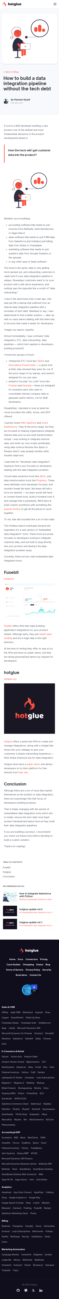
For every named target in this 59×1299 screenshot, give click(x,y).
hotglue (8, 741)
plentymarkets (8, 1125)
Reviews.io (38, 1265)
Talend (40, 361)
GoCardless (49, 1226)
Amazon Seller (31, 1056)
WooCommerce (36, 1119)
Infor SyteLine (8, 1153)
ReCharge (15, 1236)
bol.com (50, 1119)
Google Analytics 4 (18, 1197)
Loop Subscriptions (45, 1077)
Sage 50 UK (7, 1179)
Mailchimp (27, 1260)
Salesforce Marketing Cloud (15, 1213)
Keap (4, 1028)
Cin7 (44, 1062)
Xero (32, 1179)
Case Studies (13, 964)
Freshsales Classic (10, 1023)
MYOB (34, 1153)
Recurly (25, 1236)
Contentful (26, 1254)
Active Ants (16, 1056)
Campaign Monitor (10, 1254)
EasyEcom (21, 1067)
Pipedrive (6, 1038)
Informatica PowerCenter (22, 365)
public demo (33, 764)
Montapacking (25, 1088)
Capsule (39, 1012)
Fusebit (8, 625)
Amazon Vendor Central (13, 1062)
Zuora (4, 1242)
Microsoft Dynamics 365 (28, 1028)
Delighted (37, 1254)
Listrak (12, 1028)
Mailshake (39, 1260)
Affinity (5, 1012)
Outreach (38, 1033)
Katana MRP (23, 1153)
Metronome (37, 1231)
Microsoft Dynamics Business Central (19, 1164)
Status (39, 964)
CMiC (43, 1137)
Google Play (34, 1197)
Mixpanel (6, 1208)
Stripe (47, 1236)
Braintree (6, 1226)
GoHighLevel (44, 1023)
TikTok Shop (21, 1114)
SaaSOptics (36, 1236)
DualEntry (26, 1143)
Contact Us (35, 975)
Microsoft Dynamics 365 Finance (17, 1158)
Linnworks (29, 1077)
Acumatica (7, 1137)
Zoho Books (41, 1179)
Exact (43, 1143)
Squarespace (48, 1109)
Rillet (41, 1174)
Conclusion (9, 876)
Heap (28, 1203)
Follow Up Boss (33, 1017)
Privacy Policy (33, 970)
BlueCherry (33, 1137)
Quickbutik (7, 1098)
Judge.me (6, 1260)
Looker (36, 1203)
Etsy (45, 1067)
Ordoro (21, 1093)
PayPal (5, 1236)
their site (23, 772)
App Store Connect (23, 1192)
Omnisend (6, 1265)
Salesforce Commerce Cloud (15, 1104)
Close (47, 1012)
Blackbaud (28, 1012)
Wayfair (17, 1119)
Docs (20, 959)
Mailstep (30, 1083)
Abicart (5, 1056)
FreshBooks (36, 1148)
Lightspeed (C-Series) (12, 1077)
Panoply (27, 385)
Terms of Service (14, 970)
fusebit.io (9, 578)
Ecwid (38, 1067)
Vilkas (44, 1114)
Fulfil (33, 1072)
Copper (5, 1017)
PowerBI (38, 1208)
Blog (48, 964)
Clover (39, 1226)
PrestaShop (32, 1093)
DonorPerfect (17, 1017)
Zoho (4, 1044)
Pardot (27, 1265)
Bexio (22, 1137)
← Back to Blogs (11, 72)
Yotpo (15, 1270)
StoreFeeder (7, 1114)
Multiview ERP (45, 1164)
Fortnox (25, 1072)
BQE (16, 1137)
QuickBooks (25, 1169)
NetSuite (6, 1169)
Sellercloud (36, 1104)
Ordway (49, 1231)
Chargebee (17, 1226)
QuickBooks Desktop (43, 1169)
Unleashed (34, 1114)
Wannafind (7, 1119)
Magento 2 (19, 1083)
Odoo (46, 1088)
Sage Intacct (21, 1179)
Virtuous (47, 1038)
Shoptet (26, 1109)
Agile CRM (15, 1012)
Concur (16, 1143)
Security (46, 970)
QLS (42, 1093)
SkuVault (36, 1109)
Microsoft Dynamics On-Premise (17, 1033)
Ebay (30, 1067)
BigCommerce (33, 1062)
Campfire (6, 1143)
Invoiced (6, 1231)
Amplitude (6, 1192)
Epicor (36, 1143)
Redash (47, 1208)
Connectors (31, 959)
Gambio (41, 1072)
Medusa (40, 1083)
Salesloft (29, 1038)
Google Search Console (12, 1203)
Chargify (29, 1226)
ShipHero (6, 1109)
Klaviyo (17, 1260)
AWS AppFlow (28, 422)
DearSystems (8, 1067)
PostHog (28, 1208)
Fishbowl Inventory (10, 1072)
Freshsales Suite (28, 1023)
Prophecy (41, 480)
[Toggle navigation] (55, 4)
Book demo (21, 975)
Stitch (43, 476)
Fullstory (50, 1192)
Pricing (43, 959)
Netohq (37, 1088)
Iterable (48, 1254)
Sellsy (38, 1038)
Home (12, 959)
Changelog (28, 964)
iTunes (33, 1213)
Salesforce (18, 1038)
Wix (25, 1119)
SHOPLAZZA (20, 1098)
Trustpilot (6, 1270)
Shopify (16, 1109)
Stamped (49, 1265)
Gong (4, 1197)
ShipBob (47, 1104)
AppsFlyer (39, 1192)
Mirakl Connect (9, 1088)
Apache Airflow (12, 509)
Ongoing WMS (8, 1093)
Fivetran (13, 385)
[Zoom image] (29, 191)
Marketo (46, 1203)
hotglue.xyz (10, 679)
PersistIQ (49, 1033)
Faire (52, 1067)
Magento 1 (7, 1083)
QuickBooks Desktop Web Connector (19, 1174)
